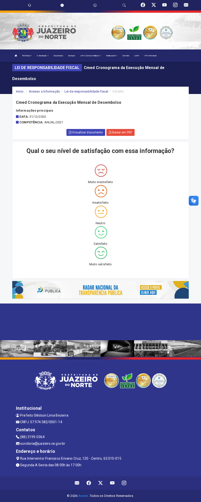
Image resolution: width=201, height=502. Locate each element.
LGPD (136, 56)
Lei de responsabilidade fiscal (86, 91)
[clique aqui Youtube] (112, 483)
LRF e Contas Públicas (90, 56)
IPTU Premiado (150, 56)
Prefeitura (26, 56)
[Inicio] (16, 55)
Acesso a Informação (44, 91)
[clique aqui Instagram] (124, 483)
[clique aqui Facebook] (89, 483)
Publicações (111, 56)
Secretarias (58, 56)
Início (20, 91)
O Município (42, 56)
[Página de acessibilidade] (95, 5)
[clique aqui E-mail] (77, 483)
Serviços (71, 56)
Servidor (125, 56)
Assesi (83, 496)
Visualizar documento (87, 132)
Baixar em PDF (121, 132)
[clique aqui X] (100, 483)
